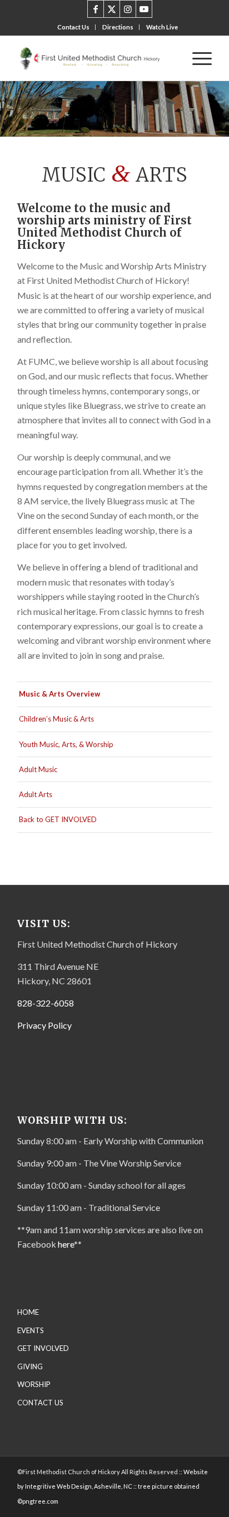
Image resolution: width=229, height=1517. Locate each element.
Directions (117, 27)
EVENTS (30, 1330)
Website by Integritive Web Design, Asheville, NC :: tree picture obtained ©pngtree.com (112, 1486)
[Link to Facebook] (95, 9)
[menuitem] (74, 27)
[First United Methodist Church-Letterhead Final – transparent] (95, 58)
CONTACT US (40, 1402)
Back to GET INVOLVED (58, 819)
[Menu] (196, 58)
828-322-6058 (45, 1003)
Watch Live (162, 27)
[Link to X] (112, 9)
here (66, 1244)
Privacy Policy (44, 1025)
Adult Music (38, 769)
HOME (28, 1312)
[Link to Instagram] (128, 9)
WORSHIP (34, 1384)
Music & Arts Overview (59, 693)
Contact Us (73, 27)
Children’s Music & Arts (56, 718)
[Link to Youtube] (144, 9)
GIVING (30, 1366)
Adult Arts (35, 794)
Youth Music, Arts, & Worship (66, 744)
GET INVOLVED (43, 1348)
